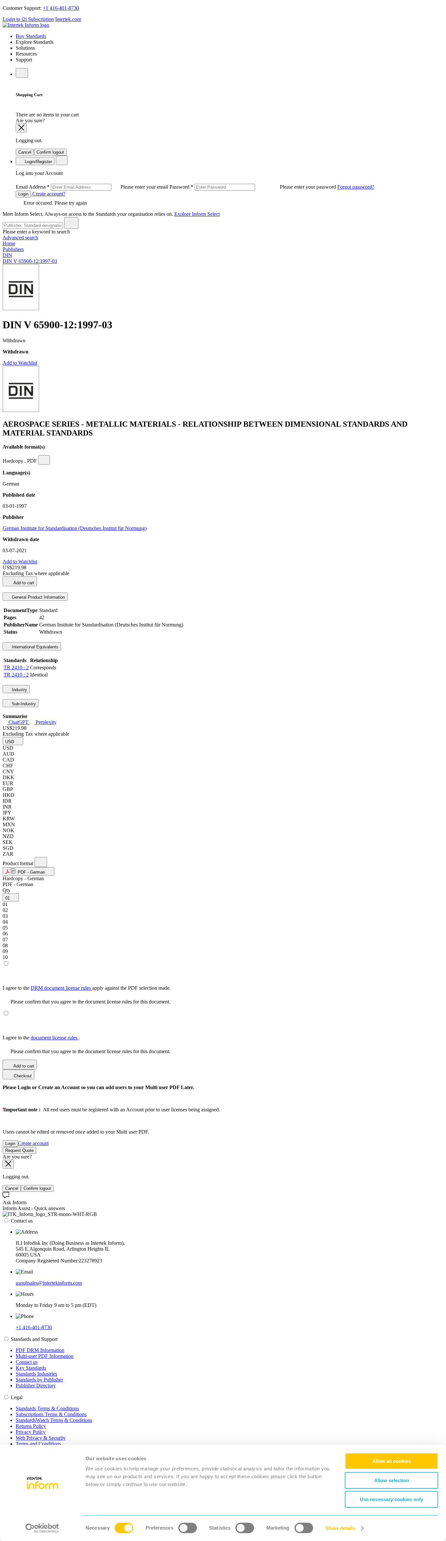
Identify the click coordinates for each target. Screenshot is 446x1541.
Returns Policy (31, 1426)
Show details (340, 1528)
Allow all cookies (391, 1461)
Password (253, 187)
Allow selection (391, 1480)
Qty (6, 890)
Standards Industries (36, 1374)
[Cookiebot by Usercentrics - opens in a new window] (42, 1528)
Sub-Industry (23, 703)
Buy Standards (31, 36)
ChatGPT (18, 722)
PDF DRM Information (40, 1350)
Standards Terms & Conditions (47, 1408)
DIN (7, 255)
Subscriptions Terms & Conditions (51, 1414)
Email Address (92, 187)
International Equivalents (34, 646)
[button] (13, 741)
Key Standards (31, 1368)
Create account (33, 1143)
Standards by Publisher (39, 1379)
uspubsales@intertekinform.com (49, 1283)
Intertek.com (68, 19)
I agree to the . (41, 1037)
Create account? (48, 194)
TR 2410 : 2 (16, 667)
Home (9, 243)
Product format (19, 863)
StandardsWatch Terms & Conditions (54, 1420)
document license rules (55, 1037)
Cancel (24, 152)
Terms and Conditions (38, 1444)
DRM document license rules (61, 988)
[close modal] (21, 128)
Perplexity (45, 722)
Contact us (27, 1362)
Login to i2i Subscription (28, 19)
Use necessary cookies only (391, 1499)
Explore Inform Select (197, 214)
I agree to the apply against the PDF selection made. (87, 988)
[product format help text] (41, 862)
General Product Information (37, 597)
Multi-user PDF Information (44, 1356)
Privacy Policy (31, 1432)
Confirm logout (50, 152)
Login (23, 194)
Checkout (22, 1075)
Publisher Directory (36, 1385)
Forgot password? (355, 187)
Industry (18, 689)
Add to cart (23, 582)
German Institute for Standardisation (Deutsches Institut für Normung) (75, 528)
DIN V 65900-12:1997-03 (30, 261)
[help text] (44, 460)
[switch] (187, 1528)
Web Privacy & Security (41, 1438)
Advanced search (20, 237)
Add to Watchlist (20, 363)
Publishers (13, 249)
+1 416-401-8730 (61, 8)
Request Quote (19, 1150)
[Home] (26, 25)
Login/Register (38, 161)
